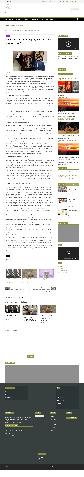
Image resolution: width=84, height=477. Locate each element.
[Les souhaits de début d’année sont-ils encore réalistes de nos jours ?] (62, 189)
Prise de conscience (43, 278)
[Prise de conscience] (46, 273)
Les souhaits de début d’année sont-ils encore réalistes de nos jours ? (40, 289)
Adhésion (77, 1)
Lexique (11, 19)
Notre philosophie (75, 466)
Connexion (60, 266)
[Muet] (75, 49)
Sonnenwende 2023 (63, 97)
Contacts (51, 1)
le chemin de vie (28, 47)
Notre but (63, 466)
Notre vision (27, 19)
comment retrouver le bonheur (12, 47)
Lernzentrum (8, 397)
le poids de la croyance (35, 47)
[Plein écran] (77, 49)
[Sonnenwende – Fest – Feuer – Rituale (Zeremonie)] (68, 143)
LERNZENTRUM (35, 19)
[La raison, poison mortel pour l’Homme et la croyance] (29, 273)
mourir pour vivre (51, 47)
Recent (69, 184)
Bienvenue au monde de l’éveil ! (72, 211)
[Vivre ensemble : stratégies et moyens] (62, 201)
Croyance (8, 36)
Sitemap (58, 467)
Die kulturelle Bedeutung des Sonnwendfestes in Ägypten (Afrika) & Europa (68, 120)
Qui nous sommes (41, 466)
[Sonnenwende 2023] (68, 99)
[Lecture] (59, 49)
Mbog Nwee (8, 12)
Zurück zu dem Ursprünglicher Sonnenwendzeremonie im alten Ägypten (67, 78)
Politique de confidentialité (55, 466)
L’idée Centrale (65, 1)
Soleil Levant (9, 46)
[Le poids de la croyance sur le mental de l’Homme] (30, 306)
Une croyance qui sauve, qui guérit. (11, 316)
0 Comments (21, 46)
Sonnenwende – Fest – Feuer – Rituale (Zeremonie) (68, 141)
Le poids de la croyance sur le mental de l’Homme (30, 319)
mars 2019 (52, 430)
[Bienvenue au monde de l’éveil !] (62, 212)
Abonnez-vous (62, 69)
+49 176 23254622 (8, 432)
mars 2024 (52, 416)
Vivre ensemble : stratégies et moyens (72, 200)
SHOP (51, 19)
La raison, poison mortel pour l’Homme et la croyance (28, 279)
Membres (72, 1)
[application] (68, 44)
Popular (62, 184)
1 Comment (71, 202)
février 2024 (53, 419)
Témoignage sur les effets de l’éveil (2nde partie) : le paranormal (17, 26)
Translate (77, 11)
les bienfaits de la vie (44, 47)
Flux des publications (62, 268)
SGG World (8, 394)
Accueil (13, 30)
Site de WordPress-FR (62, 272)
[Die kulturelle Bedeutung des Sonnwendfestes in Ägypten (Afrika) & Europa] (68, 123)
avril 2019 (52, 427)
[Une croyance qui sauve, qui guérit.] (13, 273)
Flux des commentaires (63, 270)
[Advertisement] (68, 233)
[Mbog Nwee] (6, 19)
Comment (76, 184)
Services (18, 19)
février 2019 (53, 433)
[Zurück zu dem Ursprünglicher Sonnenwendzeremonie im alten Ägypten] (68, 81)
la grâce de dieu (21, 47)
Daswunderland (9, 391)
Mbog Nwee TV (57, 1)
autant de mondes (19, 101)
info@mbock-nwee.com (74, 416)
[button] (13, 19)
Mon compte (45, 1)
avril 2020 (52, 422)
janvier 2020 (53, 424)
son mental (34, 159)
